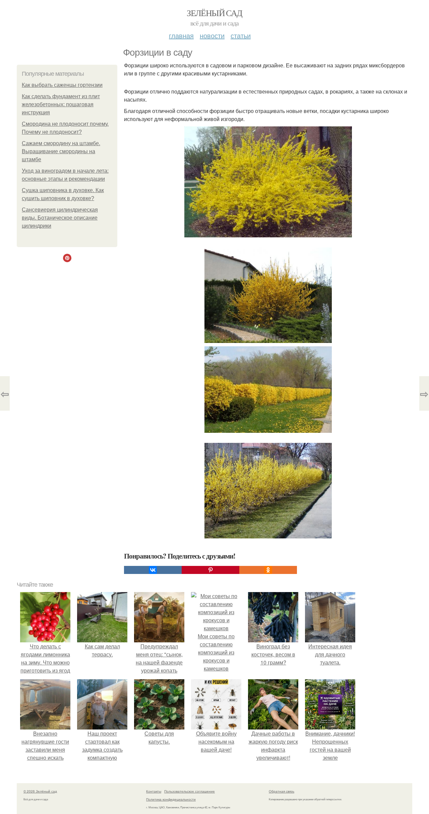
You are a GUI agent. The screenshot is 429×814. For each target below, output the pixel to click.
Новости (212, 35)
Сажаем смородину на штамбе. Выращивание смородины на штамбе (61, 151)
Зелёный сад (214, 12)
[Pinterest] (210, 570)
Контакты (153, 791)
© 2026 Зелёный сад (40, 791)
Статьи (241, 35)
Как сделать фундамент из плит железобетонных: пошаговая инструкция (61, 104)
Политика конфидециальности (171, 799)
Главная (181, 35)
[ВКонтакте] (153, 570)
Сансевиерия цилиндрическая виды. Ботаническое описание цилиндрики (60, 218)
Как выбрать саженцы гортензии (62, 85)
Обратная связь (281, 791)
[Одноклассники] (268, 570)
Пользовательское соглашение (189, 791)
